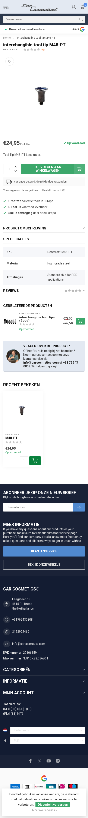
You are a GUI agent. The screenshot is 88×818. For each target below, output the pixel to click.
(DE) (21, 709)
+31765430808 (22, 619)
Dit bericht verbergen (53, 804)
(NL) (6, 709)
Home (7, 37)
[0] (82, 7)
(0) (43, 49)
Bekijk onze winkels (44, 564)
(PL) (6, 713)
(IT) (20, 713)
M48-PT (11, 438)
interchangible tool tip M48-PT (36, 37)
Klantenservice (44, 551)
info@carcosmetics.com (41, 362)
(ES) (13, 713)
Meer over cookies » (44, 810)
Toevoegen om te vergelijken (20, 190)
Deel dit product (52, 190)
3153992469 (20, 631)
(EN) (13, 709)
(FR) (29, 709)
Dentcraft (11, 49)
